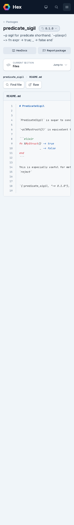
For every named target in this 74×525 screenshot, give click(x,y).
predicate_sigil (19, 28)
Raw (36, 84)
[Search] (56, 7)
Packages (12, 21)
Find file (16, 84)
